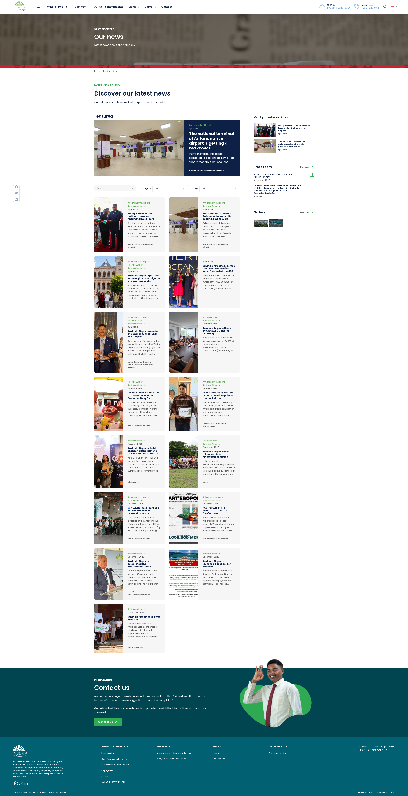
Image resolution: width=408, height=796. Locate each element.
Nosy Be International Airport (171, 758)
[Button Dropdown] (394, 7)
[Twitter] (18, 783)
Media (132, 7)
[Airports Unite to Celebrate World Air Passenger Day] (312, 177)
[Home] (38, 7)
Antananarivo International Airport (174, 753)
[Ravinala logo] (20, 6)
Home (97, 71)
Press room (219, 758)
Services (80, 7)
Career (148, 7)
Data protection (365, 792)
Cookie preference (385, 792)
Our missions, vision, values (115, 764)
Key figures (107, 770)
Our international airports (114, 759)
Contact (166, 7)
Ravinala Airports (56, 7)
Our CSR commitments (108, 7)
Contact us (105, 722)
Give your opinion (278, 753)
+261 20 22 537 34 (373, 750)
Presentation (108, 753)
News (216, 753)
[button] (16, 187)
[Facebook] (15, 783)
